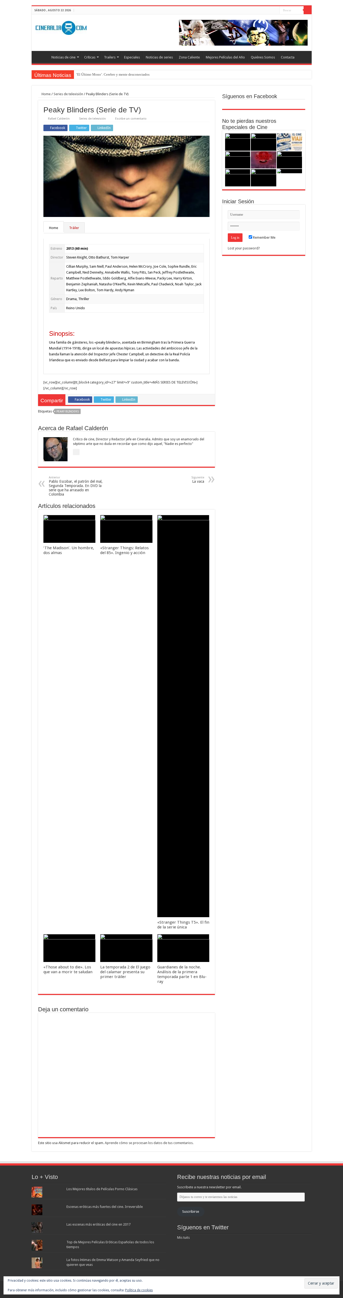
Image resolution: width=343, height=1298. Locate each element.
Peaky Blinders (68, 411)
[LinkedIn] (276, 10)
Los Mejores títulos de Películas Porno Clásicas (101, 1189)
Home (46, 94)
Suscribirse (190, 1212)
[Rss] (260, 10)
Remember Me (263, 237)
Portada (41, 56)
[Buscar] (308, 10)
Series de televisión (68, 94)
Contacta (287, 57)
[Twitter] (271, 10)
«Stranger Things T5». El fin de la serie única (183, 925)
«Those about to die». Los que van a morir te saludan (67, 969)
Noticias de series (159, 57)
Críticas (89, 57)
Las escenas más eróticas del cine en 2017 (98, 1224)
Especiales (132, 57)
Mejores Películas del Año (225, 57)
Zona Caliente (189, 57)
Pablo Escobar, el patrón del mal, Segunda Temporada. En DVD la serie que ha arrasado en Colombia (76, 486)
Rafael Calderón (59, 118)
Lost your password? (244, 248)
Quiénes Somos (263, 57)
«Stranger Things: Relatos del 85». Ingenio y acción (124, 550)
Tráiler (74, 228)
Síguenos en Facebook (249, 96)
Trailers (109, 57)
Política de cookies (139, 1290)
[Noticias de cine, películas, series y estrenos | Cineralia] (61, 26)
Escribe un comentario (131, 118)
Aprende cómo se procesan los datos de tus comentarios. (149, 1143)
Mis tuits (183, 1238)
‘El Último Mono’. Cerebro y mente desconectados (113, 74)
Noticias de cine (63, 57)
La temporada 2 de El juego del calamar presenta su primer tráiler (125, 972)
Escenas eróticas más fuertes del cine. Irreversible (104, 1207)
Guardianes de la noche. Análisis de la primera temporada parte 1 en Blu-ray (182, 974)
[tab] (54, 227)
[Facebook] (265, 10)
